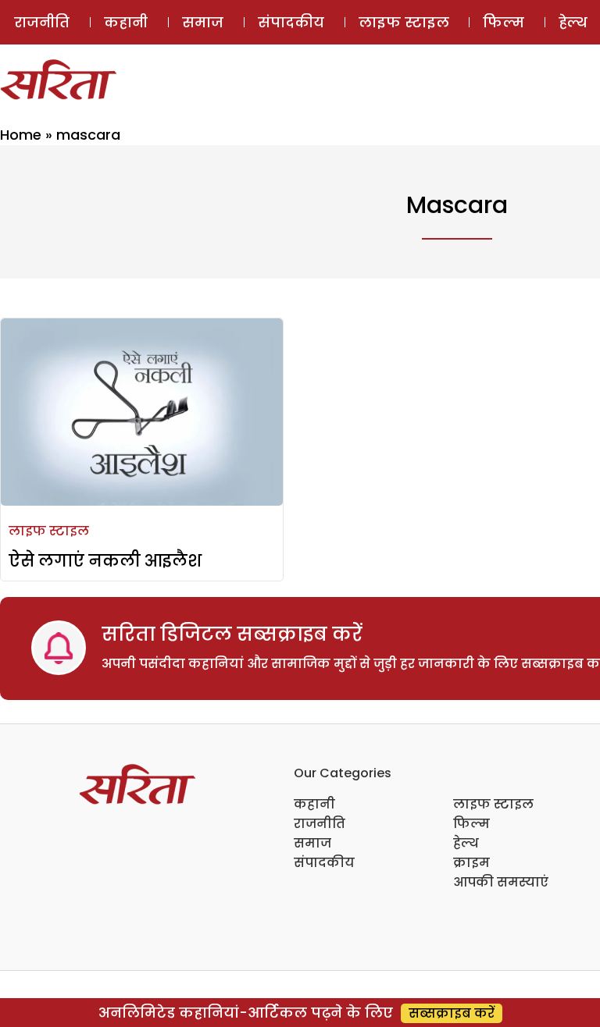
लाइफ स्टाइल (404, 22)
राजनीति (42, 22)
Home (20, 134)
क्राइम (471, 863)
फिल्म (503, 22)
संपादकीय (291, 22)
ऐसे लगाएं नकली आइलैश (105, 560)
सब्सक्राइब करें (452, 1013)
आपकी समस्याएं (500, 882)
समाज (202, 22)
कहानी (126, 22)
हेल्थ (466, 843)
